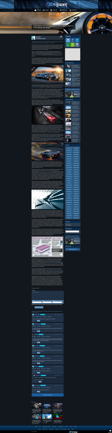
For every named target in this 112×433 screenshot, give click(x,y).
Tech (40, 426)
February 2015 (76, 209)
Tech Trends (58, 412)
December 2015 (76, 198)
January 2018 (76, 174)
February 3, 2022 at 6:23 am (58, 314)
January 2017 (76, 185)
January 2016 (69, 198)
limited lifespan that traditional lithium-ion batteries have (50, 137)
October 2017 (76, 176)
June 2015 (76, 204)
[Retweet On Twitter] (61, 36)
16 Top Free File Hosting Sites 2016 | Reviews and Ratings (75, 132)
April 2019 (76, 161)
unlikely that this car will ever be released (55, 131)
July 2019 (76, 158)
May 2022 (76, 150)
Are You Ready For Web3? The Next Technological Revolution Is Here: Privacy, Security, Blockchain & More (76, 76)
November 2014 (76, 211)
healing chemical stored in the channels (48, 95)
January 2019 (69, 165)
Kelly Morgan (36, 356)
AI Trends (47, 10)
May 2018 (69, 171)
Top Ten (71, 426)
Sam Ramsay (36, 345)
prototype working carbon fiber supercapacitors (53, 269)
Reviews (75, 426)
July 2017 (76, 178)
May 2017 (76, 180)
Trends (66, 426)
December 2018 (76, 165)
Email (43, 300)
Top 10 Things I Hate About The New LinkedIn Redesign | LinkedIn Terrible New (72, 129)
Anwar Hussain (37, 314)
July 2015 (69, 204)
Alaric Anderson (38, 36)
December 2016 (69, 187)
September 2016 (76, 189)
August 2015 (76, 202)
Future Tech (55, 10)
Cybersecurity (65, 10)
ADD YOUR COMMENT (38, 307)
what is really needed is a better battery (52, 263)
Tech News (39, 10)
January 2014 (76, 217)
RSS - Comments (68, 225)
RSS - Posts (68, 224)
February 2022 (76, 152)
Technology (43, 38)
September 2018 (76, 167)
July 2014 (76, 215)
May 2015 (69, 206)
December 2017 (69, 176)
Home (36, 426)
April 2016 (69, 195)
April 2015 (76, 206)
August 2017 (69, 178)
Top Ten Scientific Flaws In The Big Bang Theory (75, 140)
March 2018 (76, 171)
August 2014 (69, 215)
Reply (39, 320)
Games (55, 412)
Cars (36, 38)
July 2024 (69, 147)
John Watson (38, 375)
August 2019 (69, 158)
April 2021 (76, 154)
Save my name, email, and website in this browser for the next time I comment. (47, 304)
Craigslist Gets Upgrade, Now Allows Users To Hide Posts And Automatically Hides (72, 125)
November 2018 (69, 167)
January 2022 (69, 154)
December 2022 (69, 150)
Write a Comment (47, 395)
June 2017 (69, 180)
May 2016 (76, 193)
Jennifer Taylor (37, 385)
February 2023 (76, 147)
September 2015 (69, 202)
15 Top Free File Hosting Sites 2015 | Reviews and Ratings (75, 107)
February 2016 (76, 195)
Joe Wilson (36, 366)
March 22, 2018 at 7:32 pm (58, 334)
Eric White (36, 334)
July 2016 (76, 191)
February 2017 (69, 185)
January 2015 (69, 211)
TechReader (35, 431)
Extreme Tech (39, 38)
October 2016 (69, 189)
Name (33, 300)
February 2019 (76, 163)
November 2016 (76, 187)
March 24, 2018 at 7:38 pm (57, 375)
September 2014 (76, 213)
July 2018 (76, 169)
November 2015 (69, 200)
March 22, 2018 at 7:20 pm (58, 385)
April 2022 (69, 152)
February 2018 (69, 174)
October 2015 (76, 200)
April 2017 (69, 182)
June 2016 (69, 193)
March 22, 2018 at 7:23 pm (58, 366)
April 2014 (69, 217)
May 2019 (69, 161)
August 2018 (69, 169)
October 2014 (69, 213)
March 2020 (76, 156)
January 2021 (69, 156)
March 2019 (69, 163)
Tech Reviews (74, 10)
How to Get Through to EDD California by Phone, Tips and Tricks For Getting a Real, (72, 120)
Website (53, 300)
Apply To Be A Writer (72, 249)
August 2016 (69, 191)
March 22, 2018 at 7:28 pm (58, 345)
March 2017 (76, 182)
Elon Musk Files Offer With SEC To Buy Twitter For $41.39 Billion (76, 70)
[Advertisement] (48, 398)
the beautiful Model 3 (43, 259)
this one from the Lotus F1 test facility (45, 171)
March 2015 (69, 209)
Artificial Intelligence (46, 426)
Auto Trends (34, 412)
